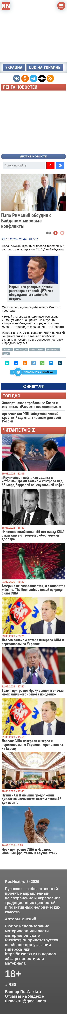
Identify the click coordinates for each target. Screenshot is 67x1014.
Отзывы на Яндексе (24, 996)
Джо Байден (21, 349)
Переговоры (53, 349)
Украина (13, 67)
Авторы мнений (20, 919)
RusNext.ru (15, 881)
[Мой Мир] (51, 363)
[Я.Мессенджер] (7, 363)
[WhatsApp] (42, 363)
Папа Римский (37, 349)
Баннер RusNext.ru (23, 992)
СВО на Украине (44, 67)
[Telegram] (33, 363)
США (6, 354)
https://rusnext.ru (21, 954)
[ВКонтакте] (16, 363)
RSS (10, 984)
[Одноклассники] (25, 363)
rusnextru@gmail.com (25, 1001)
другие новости (33, 156)
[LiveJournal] (60, 363)
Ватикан (8, 349)
